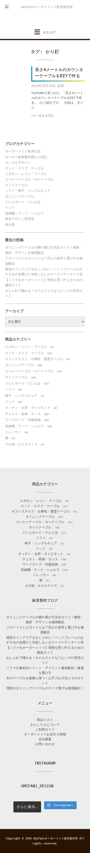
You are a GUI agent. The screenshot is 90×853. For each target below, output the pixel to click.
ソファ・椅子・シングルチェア (27, 191)
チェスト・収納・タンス (23, 414)
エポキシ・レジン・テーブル (26, 174)
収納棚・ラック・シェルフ (24, 213)
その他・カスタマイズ (21, 444)
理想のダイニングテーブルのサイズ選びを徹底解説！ (45, 688)
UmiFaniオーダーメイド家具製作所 (55, 838)
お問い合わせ (45, 744)
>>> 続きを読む (43, 115)
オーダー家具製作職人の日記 (26, 157)
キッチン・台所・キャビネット (27, 407)
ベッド (10, 207)
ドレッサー (13, 432)
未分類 (10, 224)
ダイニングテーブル (19, 196)
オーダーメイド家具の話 (23, 151)
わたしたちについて (45, 724)
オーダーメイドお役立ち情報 (45, 734)
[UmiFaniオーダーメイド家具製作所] (45, 14)
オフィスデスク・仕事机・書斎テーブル (34, 359)
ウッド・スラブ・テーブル (24, 168)
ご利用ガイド (45, 729)
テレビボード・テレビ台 (23, 202)
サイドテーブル (16, 185)
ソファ (10, 389)
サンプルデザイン (18, 162)
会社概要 (45, 739)
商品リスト (45, 720)
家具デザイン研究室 (19, 219)
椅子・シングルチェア (21, 395)
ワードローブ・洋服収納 (23, 420)
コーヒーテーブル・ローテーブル (29, 179)
